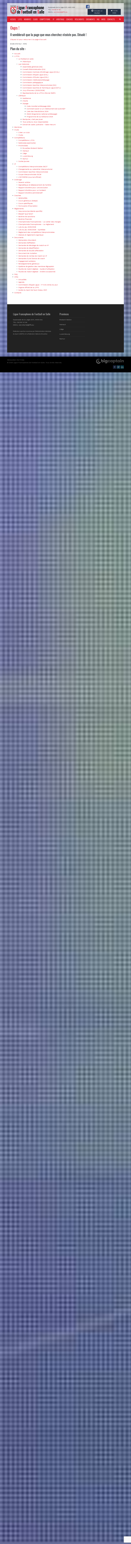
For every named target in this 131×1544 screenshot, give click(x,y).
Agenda (21, 282)
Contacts (111, 19)
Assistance (27, 98)
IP (53, 19)
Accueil (13, 19)
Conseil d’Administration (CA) (34, 69)
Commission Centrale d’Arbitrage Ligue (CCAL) (41, 72)
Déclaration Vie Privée (15, 360)
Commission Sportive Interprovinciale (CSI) (39, 85)
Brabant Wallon (65, 320)
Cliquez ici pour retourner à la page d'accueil (28, 39)
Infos (103, 19)
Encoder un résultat (98, 12)
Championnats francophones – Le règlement (36, 224)
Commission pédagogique (33, 82)
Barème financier (25, 219)
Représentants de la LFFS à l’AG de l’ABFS (39, 93)
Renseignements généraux (28, 264)
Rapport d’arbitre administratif (30, 193)
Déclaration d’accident (27, 240)
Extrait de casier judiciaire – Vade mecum (39, 125)
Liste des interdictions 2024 (37, 111)
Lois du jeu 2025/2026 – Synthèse (31, 230)
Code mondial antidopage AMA (39, 106)
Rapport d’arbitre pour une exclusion (33, 188)
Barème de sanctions (26, 216)
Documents (90, 19)
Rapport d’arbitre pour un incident (32, 190)
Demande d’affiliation (26, 243)
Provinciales (23, 146)
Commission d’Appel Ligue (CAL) (35, 75)
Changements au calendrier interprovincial (35, 169)
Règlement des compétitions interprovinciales (36, 232)
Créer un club (24, 132)
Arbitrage (60, 19)
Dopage (25, 103)
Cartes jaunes (23, 161)
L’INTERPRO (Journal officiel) (29, 177)
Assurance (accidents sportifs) (30, 211)
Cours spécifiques (25, 203)
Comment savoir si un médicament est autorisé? (46, 109)
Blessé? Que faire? (25, 214)
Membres (27, 19)
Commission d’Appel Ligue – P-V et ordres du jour (38, 285)
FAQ (98, 19)
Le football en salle (25, 59)
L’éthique (22, 96)
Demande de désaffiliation (28, 248)
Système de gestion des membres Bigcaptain (36, 266)
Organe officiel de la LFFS (28, 287)
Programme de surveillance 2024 (40, 117)
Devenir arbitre (24, 182)
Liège (25, 153)
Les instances (23, 64)
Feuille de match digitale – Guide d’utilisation (36, 269)
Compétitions (45, 19)
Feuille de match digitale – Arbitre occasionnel (36, 272)
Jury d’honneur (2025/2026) (34, 90)
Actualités (22, 280)
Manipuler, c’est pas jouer (33, 119)
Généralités (22, 198)
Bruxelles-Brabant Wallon (33, 148)
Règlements (79, 19)
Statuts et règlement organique (30, 235)
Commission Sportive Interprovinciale (33, 172)
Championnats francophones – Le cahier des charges (39, 222)
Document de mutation (27, 253)
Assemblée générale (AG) (32, 67)
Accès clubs (115, 12)
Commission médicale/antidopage (36, 80)
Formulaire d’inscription (27, 206)
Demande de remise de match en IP (32, 256)
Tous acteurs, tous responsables (35, 122)
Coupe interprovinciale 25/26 (29, 174)
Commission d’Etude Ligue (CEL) (36, 77)
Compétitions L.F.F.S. (26, 140)
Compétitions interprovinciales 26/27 (32, 167)
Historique (27, 62)
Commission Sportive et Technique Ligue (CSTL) (42, 88)
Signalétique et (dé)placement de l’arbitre (34, 185)
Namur (25, 159)
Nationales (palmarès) (27, 143)
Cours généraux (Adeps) (28, 201)
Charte (25, 101)
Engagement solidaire (27, 261)
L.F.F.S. (20, 19)
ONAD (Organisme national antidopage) (42, 114)
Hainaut (26, 151)
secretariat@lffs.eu (60, 12)
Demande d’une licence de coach (31, 258)
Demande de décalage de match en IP (33, 245)
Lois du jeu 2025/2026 (27, 227)
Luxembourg (28, 156)
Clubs (35, 19)
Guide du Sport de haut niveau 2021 (32, 290)
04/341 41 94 (56, 9)
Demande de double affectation (30, 251)
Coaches (69, 19)
